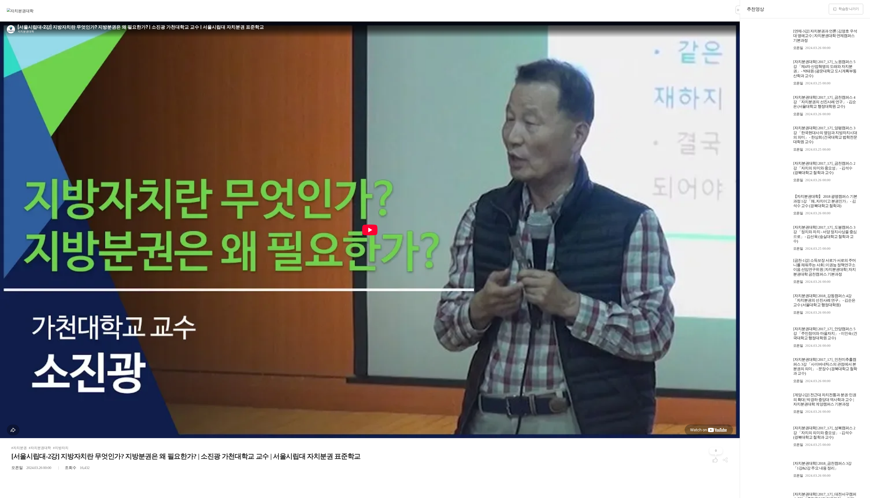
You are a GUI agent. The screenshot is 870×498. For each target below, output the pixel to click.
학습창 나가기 (849, 8)
